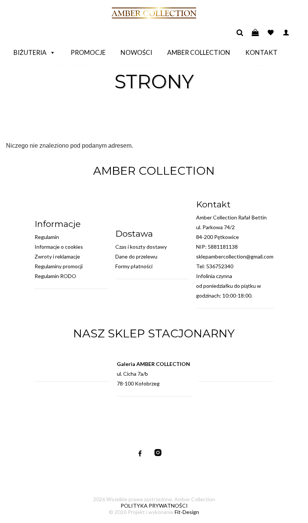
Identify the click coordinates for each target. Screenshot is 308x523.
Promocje (88, 52)
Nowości (136, 52)
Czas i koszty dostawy (141, 246)
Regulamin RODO (55, 276)
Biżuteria (30, 52)
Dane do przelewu (136, 256)
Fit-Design (187, 512)
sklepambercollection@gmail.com (234, 256)
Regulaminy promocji (59, 266)
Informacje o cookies (59, 246)
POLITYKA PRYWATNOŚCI (154, 505)
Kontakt (261, 52)
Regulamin (47, 237)
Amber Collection (198, 52)
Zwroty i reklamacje (57, 256)
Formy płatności (133, 266)
